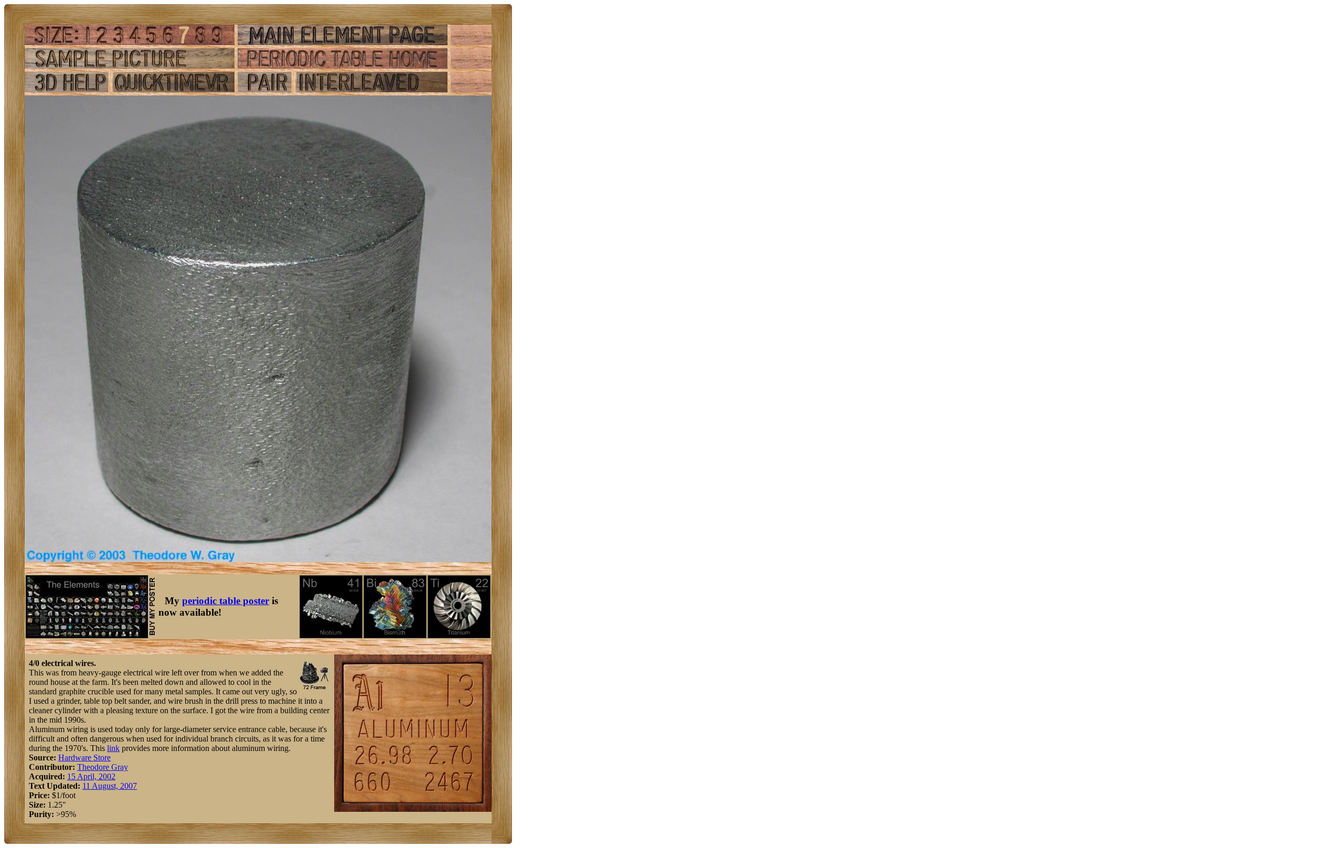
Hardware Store (84, 757)
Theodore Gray (102, 767)
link (113, 748)
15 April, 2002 (91, 776)
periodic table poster (225, 600)
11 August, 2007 (109, 785)
